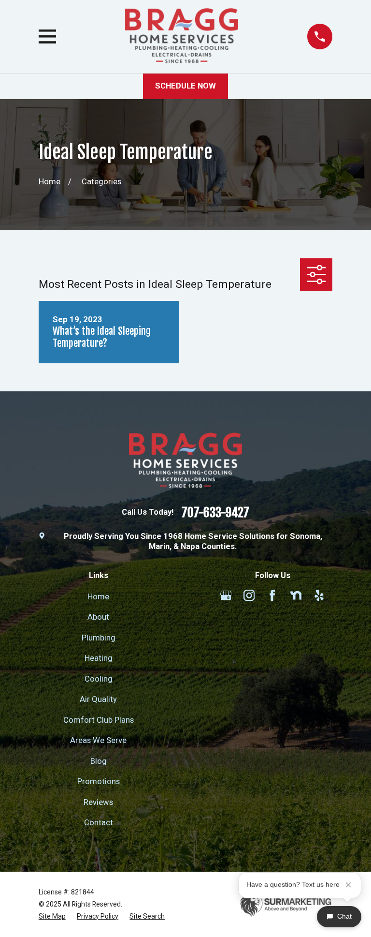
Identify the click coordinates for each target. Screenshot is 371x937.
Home (98, 596)
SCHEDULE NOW (185, 85)
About (98, 617)
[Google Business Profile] (225, 595)
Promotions (98, 781)
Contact (98, 822)
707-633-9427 (215, 512)
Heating (99, 658)
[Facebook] (272, 595)
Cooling (99, 679)
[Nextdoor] (295, 595)
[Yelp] (319, 595)
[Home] (181, 36)
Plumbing (98, 637)
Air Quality (98, 699)
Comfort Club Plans (98, 720)
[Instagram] (249, 595)
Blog (98, 761)
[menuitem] (52, 916)
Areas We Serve (98, 740)
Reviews (98, 802)
